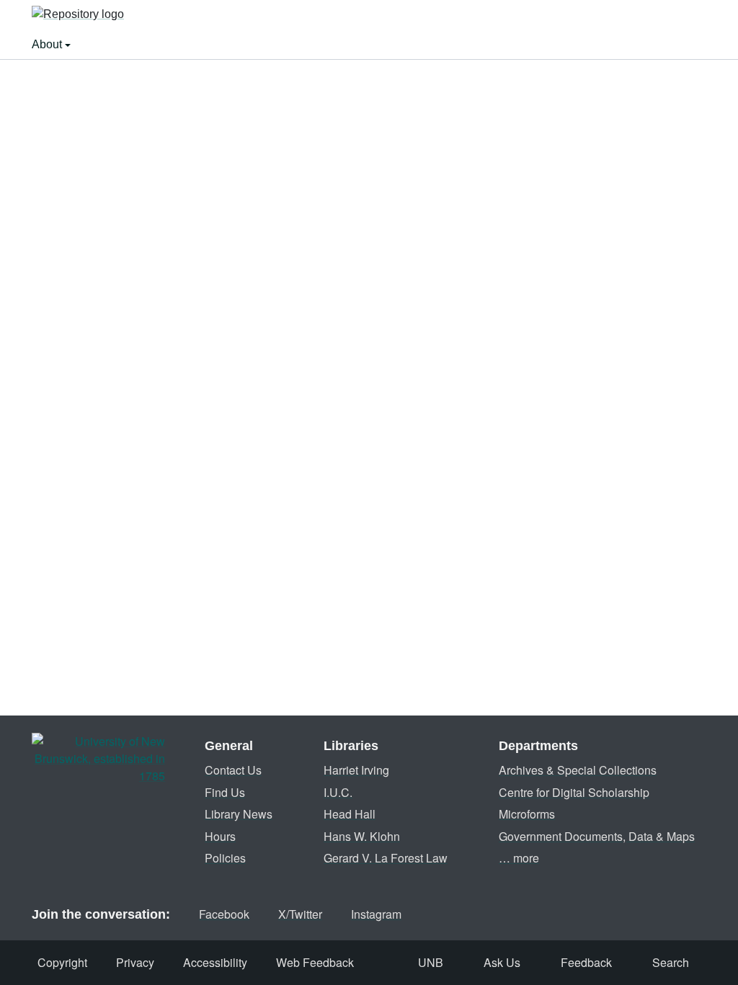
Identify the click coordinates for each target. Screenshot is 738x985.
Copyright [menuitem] (62, 962)
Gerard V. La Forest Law (386, 858)
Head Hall (349, 814)
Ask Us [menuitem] (502, 962)
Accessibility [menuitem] (215, 962)
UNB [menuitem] (430, 962)
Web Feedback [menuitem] (315, 962)
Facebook (224, 914)
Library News (238, 814)
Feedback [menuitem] (586, 962)
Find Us (225, 792)
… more (519, 858)
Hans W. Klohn (362, 836)
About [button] (48, 44)
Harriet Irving (356, 770)
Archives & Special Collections (578, 770)
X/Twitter (300, 914)
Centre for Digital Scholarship (574, 792)
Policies (225, 858)
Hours (220, 836)
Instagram (376, 914)
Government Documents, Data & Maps (597, 836)
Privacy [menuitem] (135, 962)
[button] (78, 15)
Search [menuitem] (670, 962)
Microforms (527, 814)
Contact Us (233, 770)
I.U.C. (338, 792)
